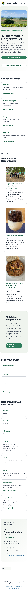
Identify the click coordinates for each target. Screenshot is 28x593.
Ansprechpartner (8, 365)
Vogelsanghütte (8, 392)
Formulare (6, 374)
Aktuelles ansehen (14, 57)
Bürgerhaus (6, 383)
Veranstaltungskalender (14, 65)
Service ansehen (8, 125)
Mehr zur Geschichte (9, 490)
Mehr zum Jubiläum (10, 345)
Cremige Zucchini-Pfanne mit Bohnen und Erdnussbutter (14, 285)
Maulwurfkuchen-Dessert (14, 235)
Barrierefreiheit (14, 588)
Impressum (9, 586)
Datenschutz (18, 586)
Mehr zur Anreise (8, 508)
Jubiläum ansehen (8, 141)
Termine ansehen (8, 109)
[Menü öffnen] (24, 3)
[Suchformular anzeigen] (21, 3)
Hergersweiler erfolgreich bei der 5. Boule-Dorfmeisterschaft (14, 186)
